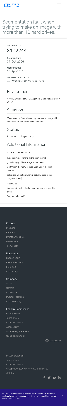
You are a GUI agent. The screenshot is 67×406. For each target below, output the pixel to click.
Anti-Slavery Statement (17, 331)
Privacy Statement (15, 355)
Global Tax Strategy (15, 336)
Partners (10, 232)
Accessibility (12, 327)
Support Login (13, 258)
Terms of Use (12, 318)
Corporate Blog (13, 301)
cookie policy (7, 398)
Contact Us (11, 292)
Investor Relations (15, 297)
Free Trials (11, 267)
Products (10, 228)
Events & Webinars (15, 236)
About (9, 283)
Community (12, 271)
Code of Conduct (14, 322)
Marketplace (12, 241)
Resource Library (14, 262)
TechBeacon (12, 245)
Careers (10, 288)
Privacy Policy (13, 313)
